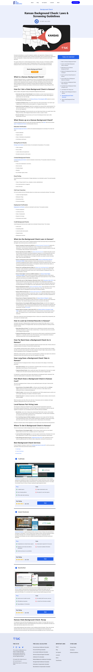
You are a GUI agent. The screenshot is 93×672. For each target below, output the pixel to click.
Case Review (58, 660)
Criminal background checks (20, 159)
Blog (38, 2)
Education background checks (20, 128)
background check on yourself (38, 445)
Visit (45, 503)
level (44, 122)
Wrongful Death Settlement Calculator (41, 661)
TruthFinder (21, 459)
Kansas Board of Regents (43, 298)
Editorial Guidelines (74, 652)
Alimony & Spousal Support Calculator (41, 654)
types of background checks (20, 123)
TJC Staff (42, 21)
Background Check (46, 9)
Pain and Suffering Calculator (39, 649)
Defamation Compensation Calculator (41, 664)
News (58, 2)
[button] (76, 2)
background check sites (37, 437)
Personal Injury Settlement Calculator (41, 647)
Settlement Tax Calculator (38, 657)
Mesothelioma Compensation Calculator (41, 666)
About (32, 2)
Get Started (34, 71)
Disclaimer (72, 649)
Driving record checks (19, 144)
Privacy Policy (73, 647)
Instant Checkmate (23, 512)
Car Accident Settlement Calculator (40, 652)
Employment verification (19, 207)
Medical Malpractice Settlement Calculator (42, 659)
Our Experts (44, 2)
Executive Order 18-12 (48, 280)
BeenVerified (21, 568)
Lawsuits (52, 2)
